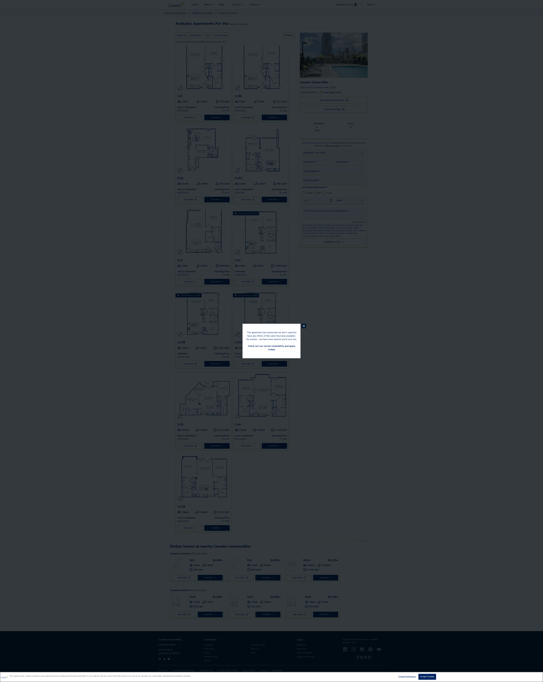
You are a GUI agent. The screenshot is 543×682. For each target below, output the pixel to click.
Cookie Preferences (407, 676)
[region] (271, 677)
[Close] (538, 677)
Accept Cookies (427, 676)
